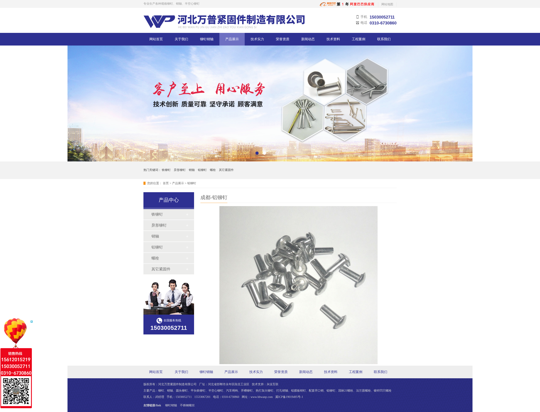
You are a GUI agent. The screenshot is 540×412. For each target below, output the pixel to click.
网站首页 (156, 39)
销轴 (192, 170)
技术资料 (333, 39)
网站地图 (387, 4)
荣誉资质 (282, 39)
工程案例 (358, 39)
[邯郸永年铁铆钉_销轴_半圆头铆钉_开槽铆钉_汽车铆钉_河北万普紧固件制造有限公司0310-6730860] (347, 5)
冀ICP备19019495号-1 (289, 397)
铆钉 (161, 390)
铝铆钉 (202, 170)
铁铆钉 (166, 170)
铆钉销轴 (206, 39)
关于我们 (181, 39)
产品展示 (232, 39)
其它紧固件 (226, 170)
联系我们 (384, 39)
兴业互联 (272, 384)
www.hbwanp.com (262, 397)
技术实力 (257, 39)
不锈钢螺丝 (187, 405)
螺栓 (213, 170)
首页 (166, 183)
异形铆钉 (180, 170)
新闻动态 (308, 39)
